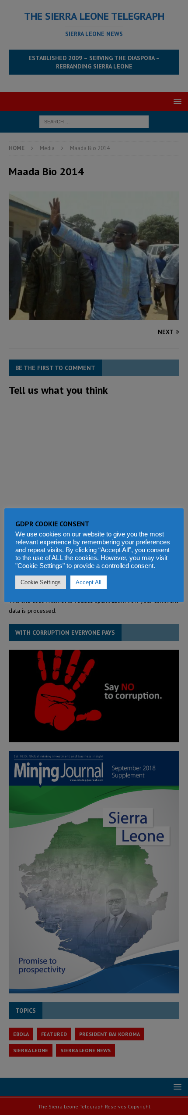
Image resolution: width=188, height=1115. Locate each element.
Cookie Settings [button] (41, 582)
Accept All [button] (88, 582)
